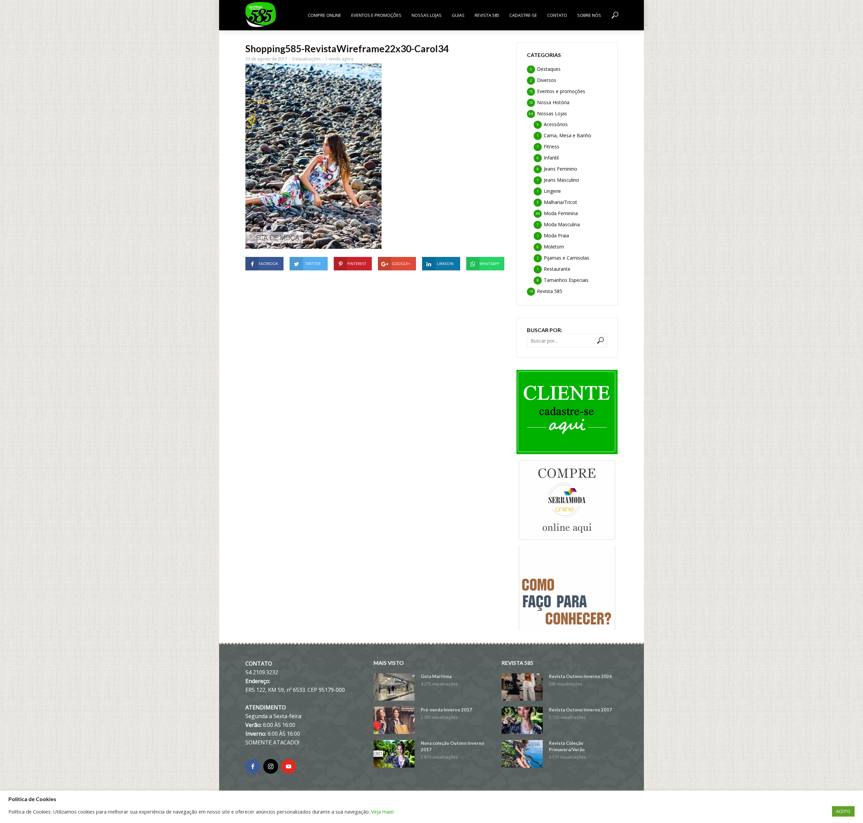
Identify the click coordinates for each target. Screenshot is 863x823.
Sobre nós (589, 15)
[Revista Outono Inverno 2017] (522, 720)
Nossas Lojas (427, 15)
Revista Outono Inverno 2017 (580, 709)
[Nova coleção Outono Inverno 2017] (394, 753)
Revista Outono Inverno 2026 (580, 676)
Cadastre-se (523, 15)
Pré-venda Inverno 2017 (446, 709)
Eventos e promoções (376, 15)
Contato (557, 15)
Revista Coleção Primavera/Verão (567, 746)
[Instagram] (270, 766)
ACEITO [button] (843, 811)
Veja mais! (382, 811)
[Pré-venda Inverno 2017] (394, 720)
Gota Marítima (436, 676)
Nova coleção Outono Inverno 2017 (452, 746)
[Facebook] (252, 766)
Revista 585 (487, 15)
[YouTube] (288, 766)
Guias (458, 15)
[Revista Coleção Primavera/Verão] (522, 753)
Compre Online (324, 15)
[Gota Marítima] (394, 687)
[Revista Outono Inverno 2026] (522, 687)
